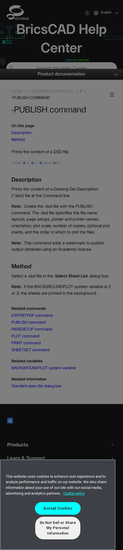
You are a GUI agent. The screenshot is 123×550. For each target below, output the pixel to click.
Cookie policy (74, 493)
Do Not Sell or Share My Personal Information (58, 527)
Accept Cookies (57, 508)
